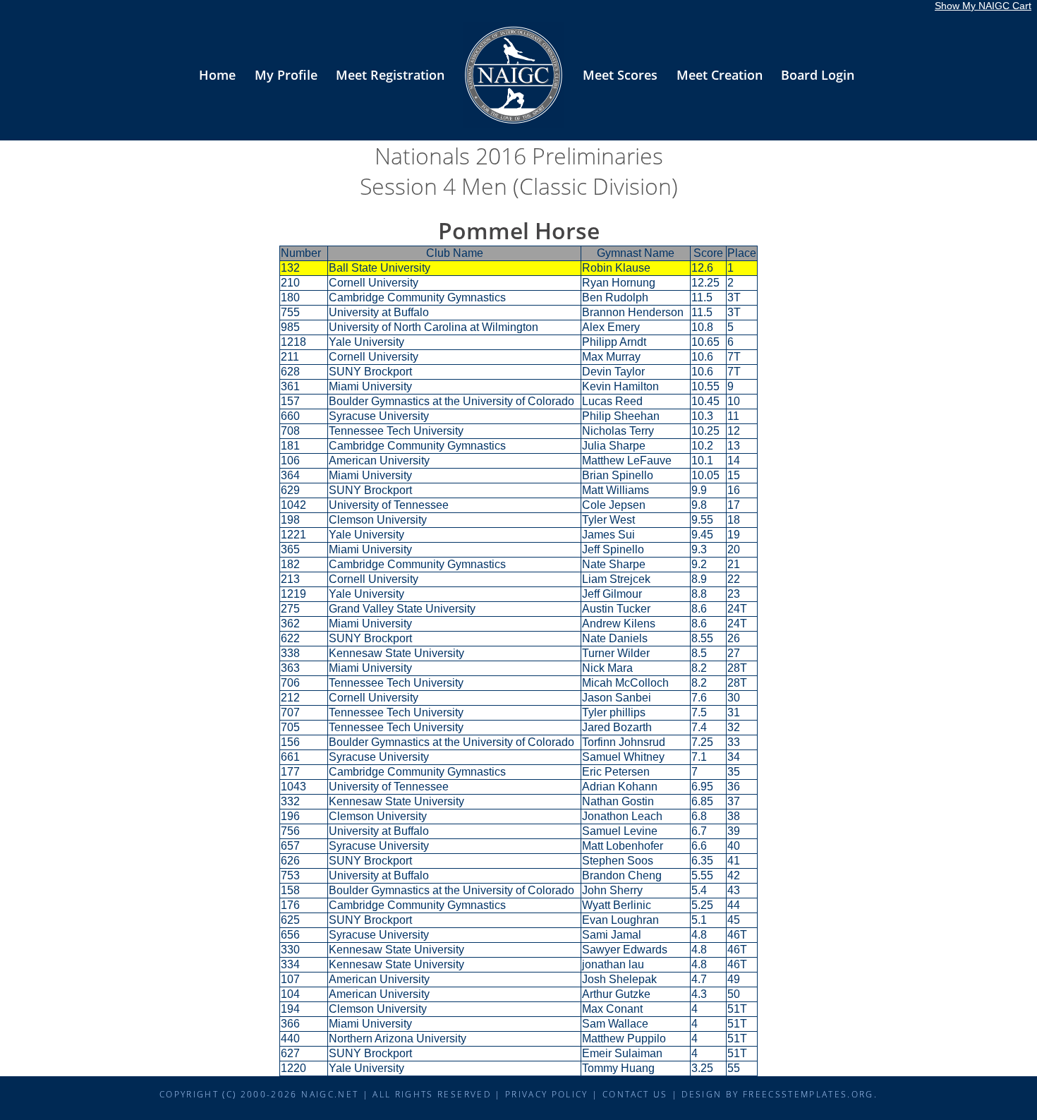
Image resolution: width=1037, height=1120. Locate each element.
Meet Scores (620, 74)
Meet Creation (720, 74)
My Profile (286, 74)
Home (217, 74)
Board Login (817, 74)
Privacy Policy (546, 1094)
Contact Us (634, 1094)
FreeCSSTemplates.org (808, 1094)
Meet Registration (390, 74)
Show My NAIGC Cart (983, 5)
